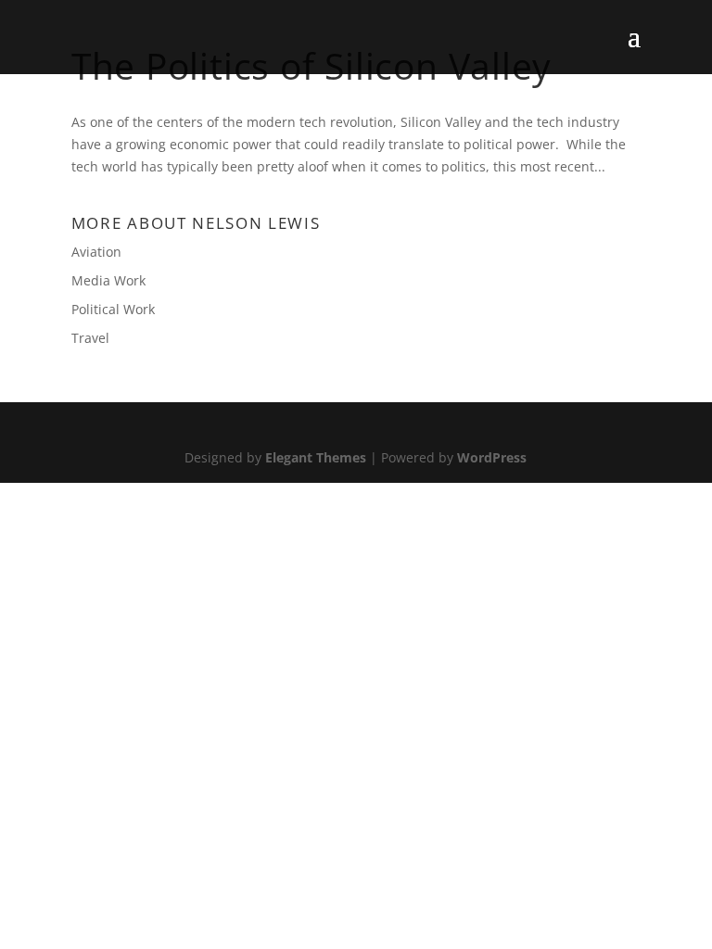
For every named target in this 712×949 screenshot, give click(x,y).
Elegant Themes (315, 457)
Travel (90, 338)
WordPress (492, 457)
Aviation (96, 251)
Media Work (108, 280)
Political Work (113, 309)
